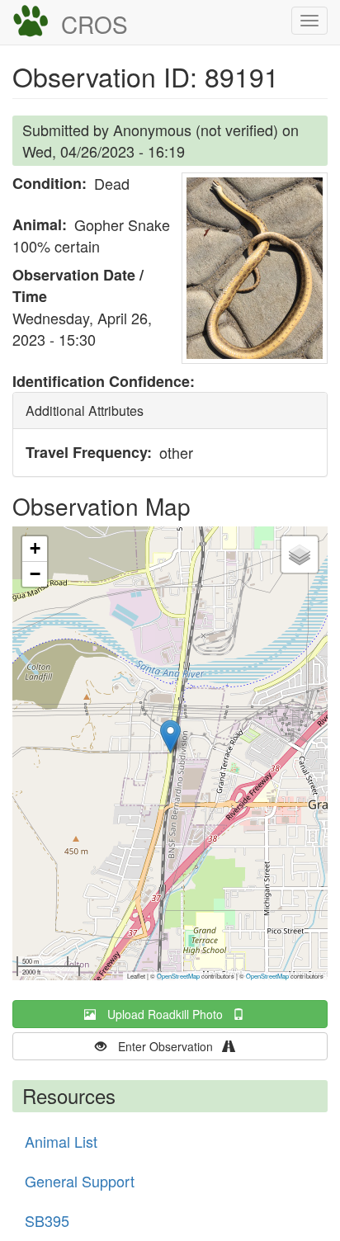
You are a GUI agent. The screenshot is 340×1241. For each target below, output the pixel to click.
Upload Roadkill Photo (170, 1014)
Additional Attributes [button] (85, 410)
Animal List (61, 1141)
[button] (255, 268)
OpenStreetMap (178, 975)
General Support (80, 1180)
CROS (94, 23)
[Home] (30, 21)
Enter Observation (170, 1046)
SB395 (47, 1220)
